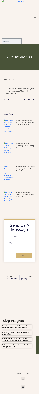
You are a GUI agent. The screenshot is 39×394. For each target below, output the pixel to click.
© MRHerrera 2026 (23, 374)
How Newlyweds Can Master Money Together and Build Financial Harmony (25, 169)
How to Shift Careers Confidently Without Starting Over (25, 146)
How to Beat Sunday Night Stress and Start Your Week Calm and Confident (25, 122)
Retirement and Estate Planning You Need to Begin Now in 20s (25, 194)
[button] (35, 18)
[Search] (27, 41)
